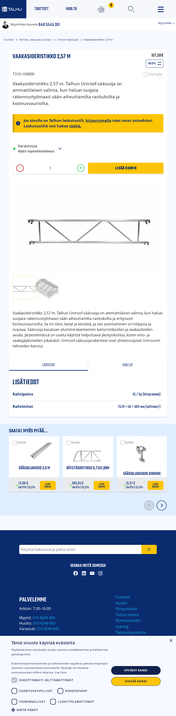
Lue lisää (61, 672)
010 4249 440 (48, 628)
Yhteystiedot (126, 608)
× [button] (171, 640)
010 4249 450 (44, 623)
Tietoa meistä (127, 614)
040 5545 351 (49, 24)
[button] (60, 710)
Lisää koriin (125, 168)
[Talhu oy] (13, 9)
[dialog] (88, 676)
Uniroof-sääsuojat (67, 39)
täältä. (75, 126)
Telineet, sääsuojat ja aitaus (35, 39)
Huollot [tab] (127, 365)
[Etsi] (149, 549)
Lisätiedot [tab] (48, 365)
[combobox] (80, 549)
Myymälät (165, 23)
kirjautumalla (98, 120)
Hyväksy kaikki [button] (136, 670)
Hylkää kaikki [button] (136, 681)
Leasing (122, 626)
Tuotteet (41, 9)
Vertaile (155, 74)
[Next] (162, 505)
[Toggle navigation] (161, 9)
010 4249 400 (44, 617)
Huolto (71, 9)
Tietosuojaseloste (131, 632)
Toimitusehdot (128, 620)
